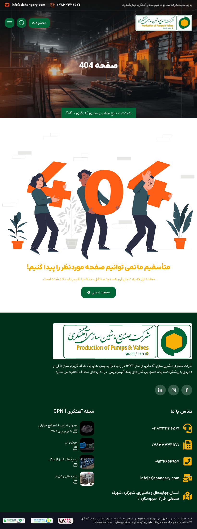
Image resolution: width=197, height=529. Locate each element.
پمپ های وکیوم (66, 476)
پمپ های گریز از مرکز (63, 459)
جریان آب (71, 442)
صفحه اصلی (101, 292)
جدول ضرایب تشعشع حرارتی (57, 425)
